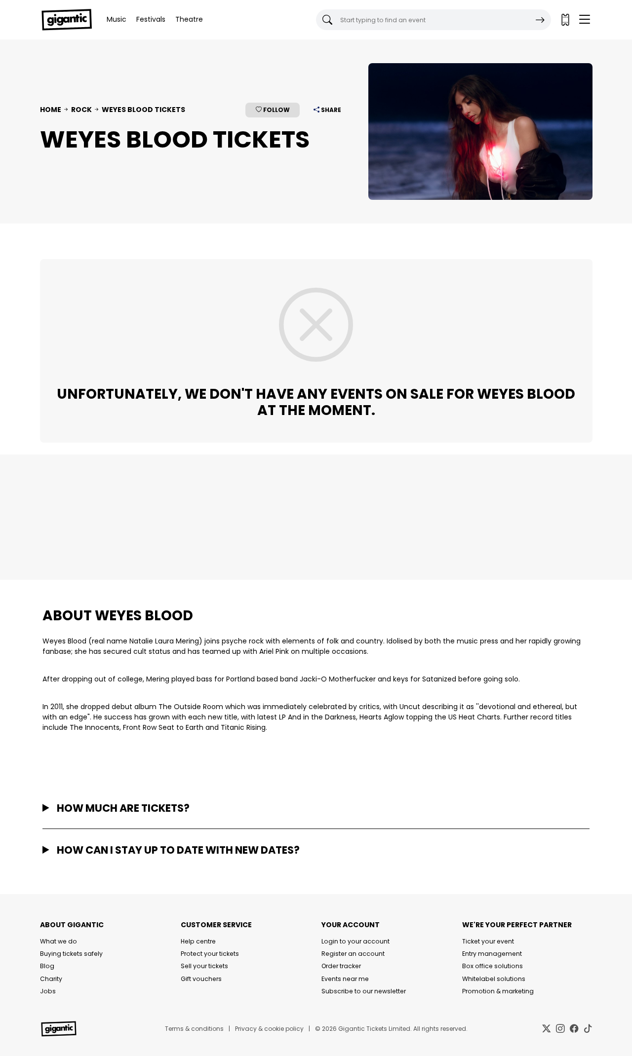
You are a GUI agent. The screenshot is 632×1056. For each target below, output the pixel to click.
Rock (81, 109)
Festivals (150, 19)
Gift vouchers (201, 979)
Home (50, 109)
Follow (276, 110)
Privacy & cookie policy (269, 1028)
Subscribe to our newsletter (363, 991)
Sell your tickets (204, 966)
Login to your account (355, 941)
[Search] (540, 20)
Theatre (189, 19)
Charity (51, 979)
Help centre (198, 941)
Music (116, 19)
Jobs (48, 991)
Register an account (353, 953)
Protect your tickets (210, 953)
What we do (58, 941)
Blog (47, 966)
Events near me (345, 979)
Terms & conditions (194, 1028)
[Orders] (565, 20)
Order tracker (341, 966)
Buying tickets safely (71, 953)
